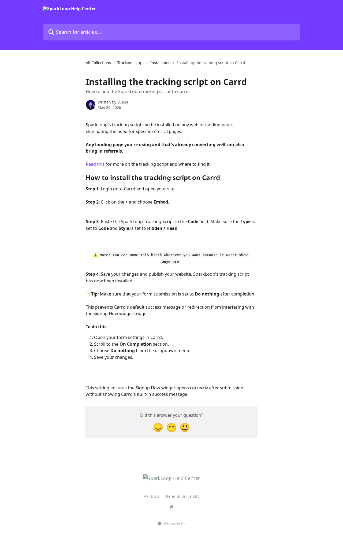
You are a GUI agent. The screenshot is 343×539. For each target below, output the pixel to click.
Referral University (182, 496)
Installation (160, 62)
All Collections (98, 62)
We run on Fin (174, 523)
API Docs (151, 496)
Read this (95, 164)
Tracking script (130, 62)
